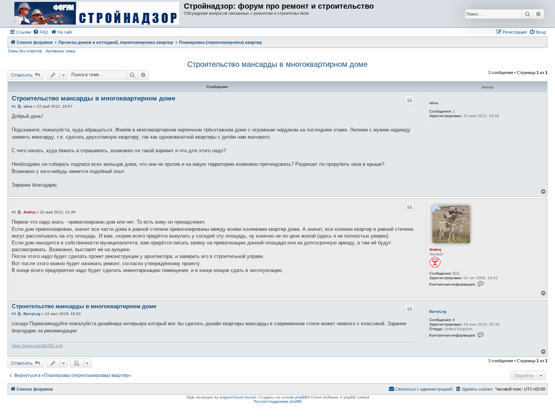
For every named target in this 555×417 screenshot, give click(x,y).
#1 (14, 106)
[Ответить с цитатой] (410, 100)
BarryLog (437, 311)
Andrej (435, 249)
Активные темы (61, 51)
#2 (14, 212)
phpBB (301, 397)
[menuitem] (40, 32)
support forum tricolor (238, 397)
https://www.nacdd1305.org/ (37, 345)
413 (456, 273)
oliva (433, 103)
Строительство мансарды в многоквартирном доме (277, 64)
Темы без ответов (25, 51)
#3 (14, 314)
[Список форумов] (96, 13)
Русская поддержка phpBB (278, 401)
